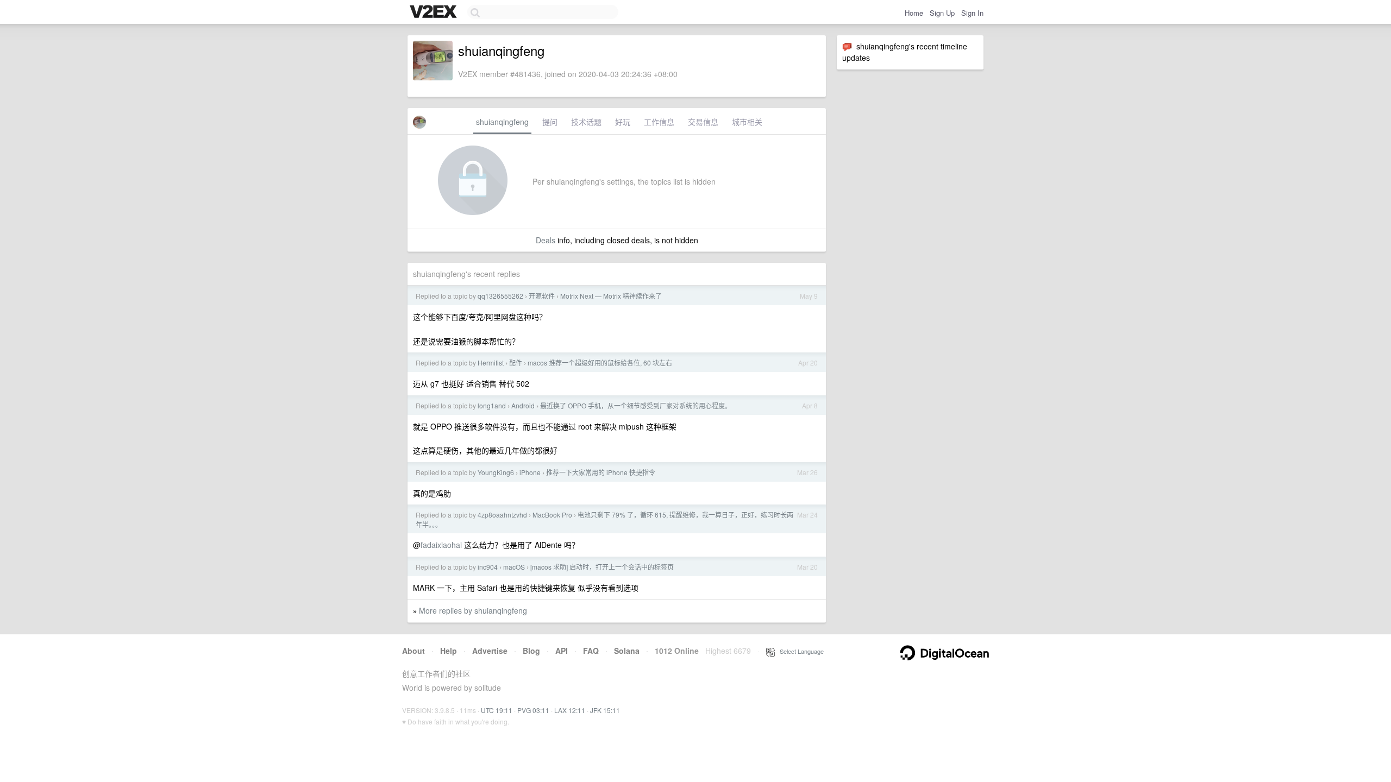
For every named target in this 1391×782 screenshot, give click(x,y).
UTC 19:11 (496, 710)
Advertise (489, 650)
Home (914, 13)
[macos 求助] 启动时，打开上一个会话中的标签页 (602, 566)
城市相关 (747, 121)
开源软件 (542, 295)
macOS (514, 566)
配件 (515, 362)
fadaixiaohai (441, 544)
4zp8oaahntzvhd (502, 514)
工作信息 (659, 121)
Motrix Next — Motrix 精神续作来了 (611, 295)
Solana (627, 650)
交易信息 (703, 121)
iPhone (530, 472)
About (413, 650)
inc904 (488, 566)
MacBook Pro (552, 514)
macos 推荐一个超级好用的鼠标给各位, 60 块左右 (600, 362)
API (561, 650)
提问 (549, 121)
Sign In (972, 13)
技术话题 (586, 121)
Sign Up (942, 13)
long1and (492, 405)
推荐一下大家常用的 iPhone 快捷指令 (600, 472)
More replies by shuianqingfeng (473, 610)
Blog (531, 650)
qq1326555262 (500, 295)
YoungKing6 (496, 472)
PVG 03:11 (533, 710)
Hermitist (491, 362)
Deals (545, 240)
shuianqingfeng (502, 121)
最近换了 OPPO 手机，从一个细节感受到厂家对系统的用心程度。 (635, 405)
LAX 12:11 (569, 710)
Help (448, 650)
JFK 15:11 (605, 710)
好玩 (622, 121)
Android (523, 405)
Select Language (799, 651)
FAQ (591, 650)
